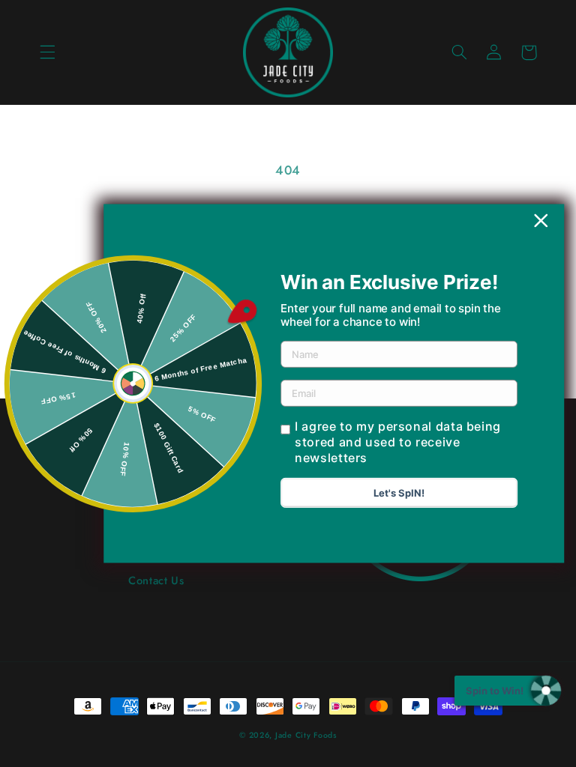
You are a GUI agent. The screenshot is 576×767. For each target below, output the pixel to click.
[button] (47, 52)
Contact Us (156, 580)
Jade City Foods (306, 735)
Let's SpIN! (399, 493)
